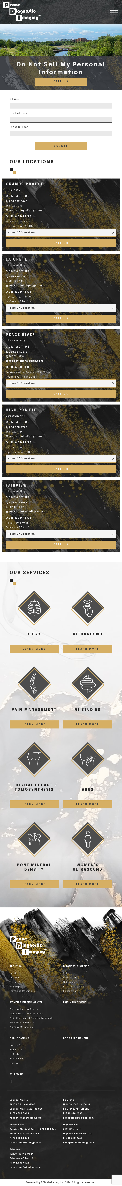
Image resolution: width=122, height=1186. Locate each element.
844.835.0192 (18, 502)
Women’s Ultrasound (21, 1027)
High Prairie (16, 1050)
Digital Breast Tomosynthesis (26, 1014)
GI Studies (69, 982)
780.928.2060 (18, 276)
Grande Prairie (18, 1045)
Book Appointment (75, 1038)
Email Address (18, 113)
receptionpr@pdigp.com (26, 361)
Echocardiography (74, 987)
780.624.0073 (18, 352)
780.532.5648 (18, 201)
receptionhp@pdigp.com (26, 436)
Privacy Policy (17, 982)
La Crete (15, 1054)
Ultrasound (69, 978)
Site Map (15, 987)
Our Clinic (15, 973)
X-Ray (66, 973)
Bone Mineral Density (22, 1023)
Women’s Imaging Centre (24, 1009)
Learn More (34, 649)
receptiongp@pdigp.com (26, 210)
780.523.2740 (18, 427)
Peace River (16, 1059)
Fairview (14, 1063)
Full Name (15, 99)
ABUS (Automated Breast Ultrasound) (31, 1018)
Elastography (71, 991)
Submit (61, 146)
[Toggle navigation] (114, 12)
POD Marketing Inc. (52, 1182)
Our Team (15, 978)
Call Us (61, 81)
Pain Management (75, 1002)
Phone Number (19, 127)
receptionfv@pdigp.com (26, 511)
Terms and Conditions (22, 991)
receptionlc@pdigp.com (26, 285)
